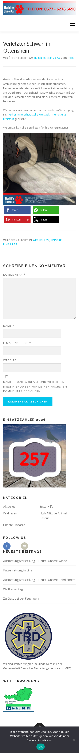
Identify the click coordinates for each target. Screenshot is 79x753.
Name (9, 326)
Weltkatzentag (13, 589)
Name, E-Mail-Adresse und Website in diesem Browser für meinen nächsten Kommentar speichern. (35, 386)
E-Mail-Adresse (17, 343)
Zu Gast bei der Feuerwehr (21, 598)
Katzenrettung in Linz (17, 570)
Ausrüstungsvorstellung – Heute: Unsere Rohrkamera (39, 580)
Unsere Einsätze (14, 525)
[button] (17, 210)
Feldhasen (10, 513)
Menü (71, 23)
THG (71, 58)
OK (41, 746)
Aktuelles (41, 240)
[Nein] (74, 740)
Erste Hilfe (47, 507)
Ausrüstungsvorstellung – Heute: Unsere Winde (35, 561)
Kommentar (14, 274)
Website (9, 360)
